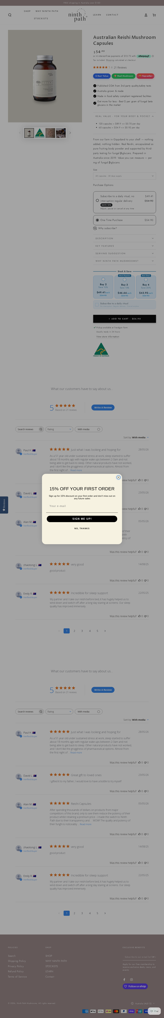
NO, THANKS (82, 528)
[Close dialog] (118, 477)
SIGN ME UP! (82, 518)
